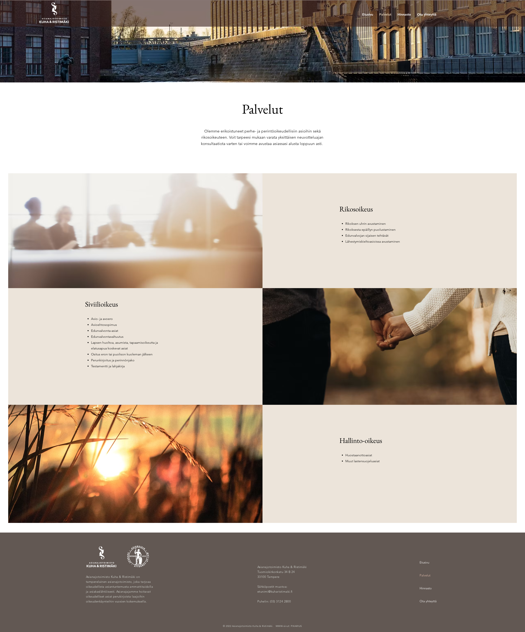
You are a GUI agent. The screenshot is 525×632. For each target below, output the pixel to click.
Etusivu (424, 562)
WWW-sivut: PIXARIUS (289, 625)
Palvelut (425, 575)
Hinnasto (426, 588)
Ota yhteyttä (428, 601)
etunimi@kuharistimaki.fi (275, 591)
